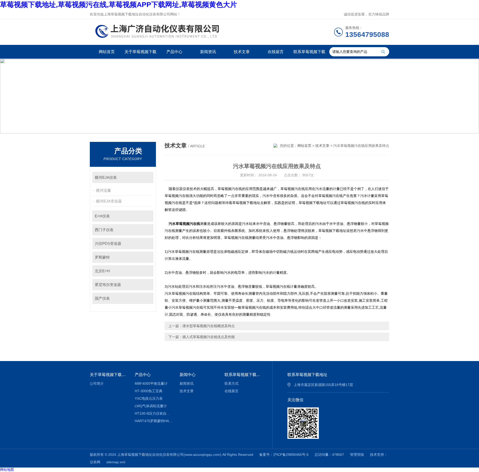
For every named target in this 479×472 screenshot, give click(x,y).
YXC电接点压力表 (149, 398)
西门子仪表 (104, 230)
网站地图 (7, 470)
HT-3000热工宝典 (148, 391)
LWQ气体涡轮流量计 (151, 406)
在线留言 (276, 52)
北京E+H (102, 271)
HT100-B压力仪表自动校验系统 (153, 413)
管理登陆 (357, 455)
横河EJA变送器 (109, 201)
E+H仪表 (102, 216)
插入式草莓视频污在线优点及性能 (208, 337)
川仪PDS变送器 (108, 243)
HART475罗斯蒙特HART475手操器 (153, 421)
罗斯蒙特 (102, 257)
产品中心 (174, 52)
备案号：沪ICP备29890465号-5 (284, 455)
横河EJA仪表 (106, 177)
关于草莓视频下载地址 (140, 54)
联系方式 (232, 383)
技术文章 (242, 52)
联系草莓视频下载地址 (309, 54)
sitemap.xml (115, 462)
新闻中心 (188, 375)
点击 (147, 177)
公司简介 (97, 383)
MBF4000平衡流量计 (151, 383)
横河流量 (103, 190)
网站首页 (107, 52)
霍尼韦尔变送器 (108, 285)
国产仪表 (102, 298)
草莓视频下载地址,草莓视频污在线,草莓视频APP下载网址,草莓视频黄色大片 (118, 4)
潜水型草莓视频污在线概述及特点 (208, 326)
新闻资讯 (208, 52)
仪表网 (95, 462)
